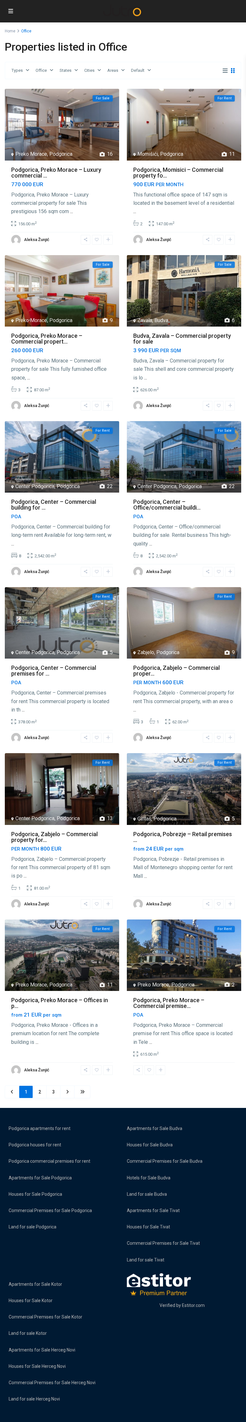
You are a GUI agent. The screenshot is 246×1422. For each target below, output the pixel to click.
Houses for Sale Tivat (148, 1226)
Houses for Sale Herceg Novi (37, 1366)
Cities (89, 70)
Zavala (144, 320)
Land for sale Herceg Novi (34, 1398)
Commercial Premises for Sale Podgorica (50, 1210)
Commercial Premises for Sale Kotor (45, 1316)
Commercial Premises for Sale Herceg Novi (52, 1382)
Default (137, 70)
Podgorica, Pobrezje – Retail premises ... (182, 837)
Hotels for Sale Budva (148, 1177)
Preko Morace (31, 154)
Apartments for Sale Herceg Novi (42, 1349)
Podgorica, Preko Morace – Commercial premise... (168, 1003)
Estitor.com (193, 1305)
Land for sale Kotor (28, 1333)
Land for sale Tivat (145, 1259)
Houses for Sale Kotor (31, 1300)
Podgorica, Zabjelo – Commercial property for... (54, 837)
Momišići (147, 154)
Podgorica (60, 154)
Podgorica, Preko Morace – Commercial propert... (46, 338)
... (71, 211)
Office (41, 70)
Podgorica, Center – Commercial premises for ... (53, 670)
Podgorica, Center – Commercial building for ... (53, 504)
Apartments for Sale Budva (154, 1128)
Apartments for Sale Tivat (153, 1210)
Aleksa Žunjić (36, 239)
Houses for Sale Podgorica (35, 1194)
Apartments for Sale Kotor (35, 1284)
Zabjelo (145, 652)
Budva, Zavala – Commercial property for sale (182, 338)
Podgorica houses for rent (35, 1144)
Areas (112, 70)
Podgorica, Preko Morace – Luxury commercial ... (56, 172)
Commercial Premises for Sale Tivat (163, 1243)
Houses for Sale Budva (150, 1144)
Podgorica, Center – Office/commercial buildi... (167, 504)
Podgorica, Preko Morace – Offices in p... (59, 1003)
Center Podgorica (34, 486)
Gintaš (144, 819)
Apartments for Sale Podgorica (40, 1177)
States (65, 70)
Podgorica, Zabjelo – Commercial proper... (176, 670)
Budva (161, 320)
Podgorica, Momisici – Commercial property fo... (178, 172)
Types (17, 70)
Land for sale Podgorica (32, 1226)
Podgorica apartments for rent (39, 1128)
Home (10, 31)
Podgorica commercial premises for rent (49, 1161)
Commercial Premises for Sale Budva (164, 1161)
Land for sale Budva (147, 1194)
